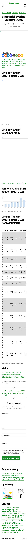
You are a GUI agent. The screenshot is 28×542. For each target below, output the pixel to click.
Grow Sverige (10, 538)
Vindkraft (22, 12)
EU (12, 515)
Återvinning (9, 532)
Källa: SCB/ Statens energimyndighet (11, 125)
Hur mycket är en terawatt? (11, 375)
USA (16, 528)
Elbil (16, 510)
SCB (19, 381)
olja (19, 520)
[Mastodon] (11, 55)
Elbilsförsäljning (6, 511)
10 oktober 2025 (19, 24)
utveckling (12, 530)
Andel (3, 507)
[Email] (16, 55)
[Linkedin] (8, 55)
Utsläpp (21, 528)
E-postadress (6, 435)
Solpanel (18, 523)
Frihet (3, 517)
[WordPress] (13, 55)
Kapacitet (4, 519)
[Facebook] (3, 55)
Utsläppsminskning (6, 530)
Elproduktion (7, 381)
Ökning (15, 532)
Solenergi (10, 522)
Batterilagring (8, 510)
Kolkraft (3, 520)
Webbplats (4, 443)
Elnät (9, 513)
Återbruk (4, 532)
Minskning (8, 520)
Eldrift (13, 511)
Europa (15, 515)
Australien (8, 508)
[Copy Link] (22, 55)
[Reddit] (5, 55)
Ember (23, 513)
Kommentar (5, 413)
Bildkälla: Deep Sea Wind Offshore (13, 377)
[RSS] (19, 55)
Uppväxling (8, 527)
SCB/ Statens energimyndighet (12, 372)
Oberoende (15, 520)
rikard (9, 24)
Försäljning (8, 517)
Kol (12, 519)
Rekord (23, 520)
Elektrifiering (4, 513)
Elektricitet (6, 12)
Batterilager (15, 508)
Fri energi (21, 515)
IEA (13, 517)
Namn (4, 428)
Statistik (15, 12)
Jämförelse (14, 381)
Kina (8, 519)
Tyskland (21, 525)
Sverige (16, 525)
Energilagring (6, 515)
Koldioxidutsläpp (18, 519)
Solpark (4, 525)
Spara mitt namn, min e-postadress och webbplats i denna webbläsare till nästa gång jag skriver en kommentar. (13, 452)
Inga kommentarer (15, 26)
